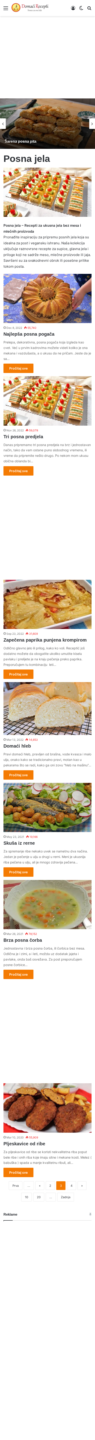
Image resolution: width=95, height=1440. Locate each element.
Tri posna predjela (23, 436)
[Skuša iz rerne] (47, 807)
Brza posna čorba (22, 940)
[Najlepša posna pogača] (47, 298)
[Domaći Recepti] (30, 8)
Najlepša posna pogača (28, 334)
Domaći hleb (17, 746)
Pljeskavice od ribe (24, 1143)
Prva (15, 1185)
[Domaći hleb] (47, 708)
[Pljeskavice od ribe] (47, 1107)
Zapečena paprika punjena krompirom (45, 639)
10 (26, 1197)
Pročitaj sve (18, 368)
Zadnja (65, 1197)
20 (39, 1197)
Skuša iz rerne (19, 843)
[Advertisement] (47, 55)
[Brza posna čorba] (47, 904)
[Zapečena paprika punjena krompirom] (47, 604)
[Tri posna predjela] (47, 400)
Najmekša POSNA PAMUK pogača (65, 141)
